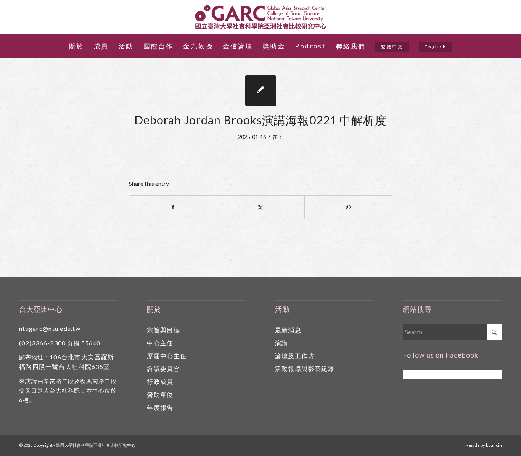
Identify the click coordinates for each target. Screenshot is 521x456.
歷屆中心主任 (167, 355)
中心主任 (160, 342)
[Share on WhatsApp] (348, 207)
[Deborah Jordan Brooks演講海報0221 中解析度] (260, 90)
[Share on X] (260, 207)
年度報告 (160, 407)
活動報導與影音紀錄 (304, 368)
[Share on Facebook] (173, 207)
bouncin (494, 445)
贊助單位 (160, 394)
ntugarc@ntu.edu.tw (49, 328)
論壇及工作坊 (295, 355)
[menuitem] (76, 46)
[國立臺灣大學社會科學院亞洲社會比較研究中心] (260, 17)
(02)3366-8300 (42, 342)
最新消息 (288, 330)
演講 (281, 342)
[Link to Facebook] (505, 17)
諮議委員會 (163, 368)
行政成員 (160, 381)
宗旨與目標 (163, 330)
